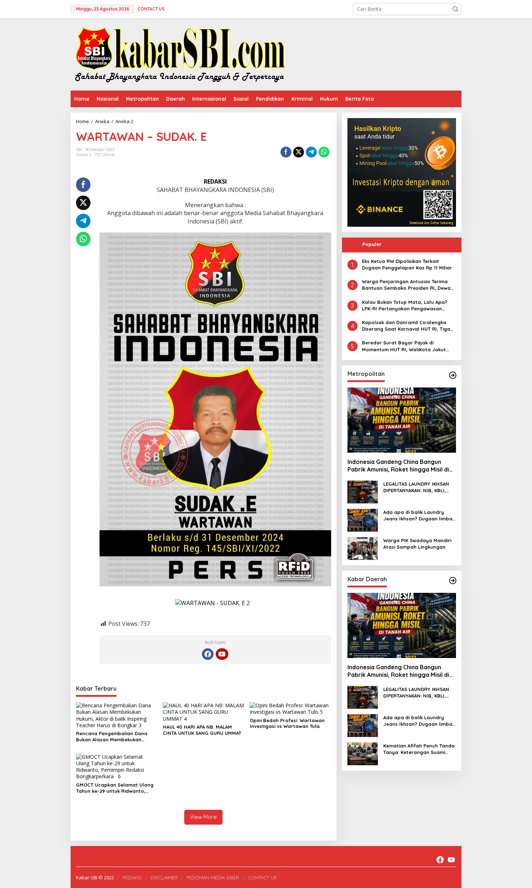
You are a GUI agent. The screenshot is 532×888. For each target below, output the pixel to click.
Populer (371, 244)
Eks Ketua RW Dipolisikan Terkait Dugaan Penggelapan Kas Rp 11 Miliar (407, 264)
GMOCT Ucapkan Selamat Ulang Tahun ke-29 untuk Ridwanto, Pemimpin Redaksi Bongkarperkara (114, 788)
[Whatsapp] (323, 152)
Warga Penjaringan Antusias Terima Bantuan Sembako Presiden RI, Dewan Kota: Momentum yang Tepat (407, 284)
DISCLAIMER (164, 877)
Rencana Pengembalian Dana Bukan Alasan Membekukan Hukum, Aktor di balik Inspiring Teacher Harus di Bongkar (112, 736)
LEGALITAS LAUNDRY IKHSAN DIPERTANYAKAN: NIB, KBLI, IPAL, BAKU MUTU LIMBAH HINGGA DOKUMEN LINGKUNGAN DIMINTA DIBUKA (418, 487)
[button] (455, 9)
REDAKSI (132, 877)
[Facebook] (208, 654)
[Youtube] (222, 654)
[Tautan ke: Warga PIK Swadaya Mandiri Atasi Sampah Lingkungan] (362, 547)
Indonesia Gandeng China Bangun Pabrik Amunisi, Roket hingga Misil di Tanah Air (398, 465)
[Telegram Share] (311, 152)
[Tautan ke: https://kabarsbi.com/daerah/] (452, 580)
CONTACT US (262, 877)
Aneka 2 (83, 154)
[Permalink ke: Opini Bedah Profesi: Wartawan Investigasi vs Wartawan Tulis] (290, 708)
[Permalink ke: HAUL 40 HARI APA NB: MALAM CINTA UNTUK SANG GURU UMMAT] (203, 711)
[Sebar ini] (285, 152)
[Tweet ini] (298, 152)
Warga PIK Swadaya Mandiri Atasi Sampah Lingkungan (417, 543)
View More (203, 816)
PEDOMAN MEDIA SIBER (212, 877)
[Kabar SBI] (180, 53)
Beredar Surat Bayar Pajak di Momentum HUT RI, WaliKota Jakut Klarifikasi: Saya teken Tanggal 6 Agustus (404, 346)
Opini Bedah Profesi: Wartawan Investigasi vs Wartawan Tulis (287, 723)
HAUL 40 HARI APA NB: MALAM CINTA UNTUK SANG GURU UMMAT (202, 730)
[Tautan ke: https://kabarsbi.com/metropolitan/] (452, 375)
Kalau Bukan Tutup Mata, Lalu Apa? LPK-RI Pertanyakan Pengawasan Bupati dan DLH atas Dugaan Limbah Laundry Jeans (406, 305)
